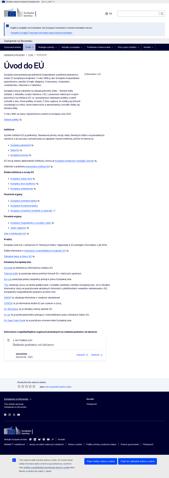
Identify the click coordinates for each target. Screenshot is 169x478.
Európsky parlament (20, 145)
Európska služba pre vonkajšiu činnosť (74, 160)
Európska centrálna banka (23, 200)
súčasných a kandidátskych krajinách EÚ (45, 250)
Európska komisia (19, 155)
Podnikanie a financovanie (98, 47)
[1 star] (19, 386)
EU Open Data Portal (14, 320)
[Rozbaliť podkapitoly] (33, 47)
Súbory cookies (75, 444)
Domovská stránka (12, 47)
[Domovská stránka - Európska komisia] (24, 12)
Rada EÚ (14, 150)
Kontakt (147, 47)
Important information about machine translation (50, 33)
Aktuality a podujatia (70, 47)
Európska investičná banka (24, 205)
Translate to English (19, 33)
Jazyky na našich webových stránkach (46, 444)
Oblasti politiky (11, 119)
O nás (28, 47)
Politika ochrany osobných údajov (101, 444)
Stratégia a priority (46, 47)
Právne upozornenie (130, 444)
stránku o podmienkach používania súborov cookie (46, 467)
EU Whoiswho (11, 309)
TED (6, 285)
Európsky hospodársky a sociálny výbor (30, 223)
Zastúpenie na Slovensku (14, 55)
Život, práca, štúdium (127, 47)
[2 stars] (21, 386)
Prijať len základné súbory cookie (137, 461)
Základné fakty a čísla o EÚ (18, 256)
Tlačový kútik (11, 273)
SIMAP (7, 297)
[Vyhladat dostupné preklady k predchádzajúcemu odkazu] (20, 120)
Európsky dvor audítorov (23, 183)
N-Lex (7, 314)
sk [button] (110, 13)
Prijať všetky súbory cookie (101, 461)
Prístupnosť (91, 404)
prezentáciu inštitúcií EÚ (38, 166)
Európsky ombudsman (21, 188)
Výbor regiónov (18, 228)
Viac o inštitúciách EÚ (15, 233)
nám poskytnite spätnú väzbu (58, 387)
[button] (82, 355)
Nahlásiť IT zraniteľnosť (14, 444)
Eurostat (8, 267)
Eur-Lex (8, 279)
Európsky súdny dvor (21, 178)
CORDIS (8, 303)
